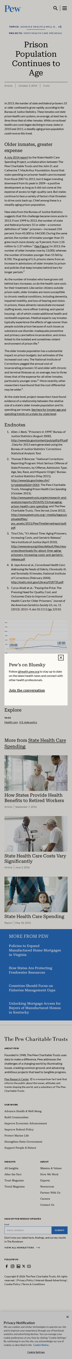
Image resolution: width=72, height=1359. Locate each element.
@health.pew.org (28, 671)
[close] (61, 657)
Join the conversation (27, 690)
